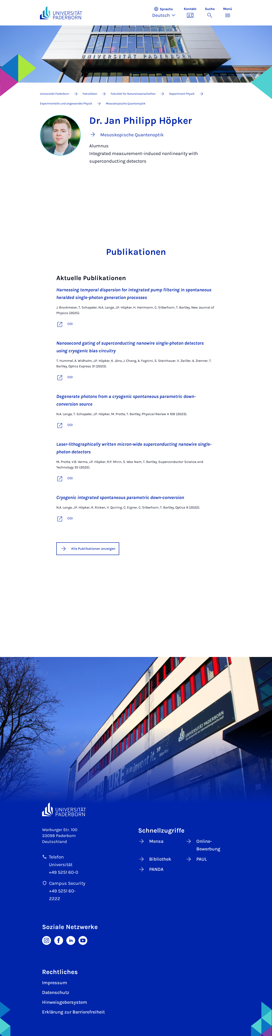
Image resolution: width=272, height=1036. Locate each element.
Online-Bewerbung (208, 845)
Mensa (156, 841)
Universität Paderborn (54, 94)
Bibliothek (160, 859)
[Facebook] (58, 940)
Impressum (54, 982)
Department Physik (182, 94)
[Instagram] (46, 940)
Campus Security (67, 883)
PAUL (201, 859)
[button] (166, 12)
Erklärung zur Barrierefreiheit (73, 1012)
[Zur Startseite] (61, 12)
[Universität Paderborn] (64, 809)
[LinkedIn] (70, 940)
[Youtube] (82, 940)
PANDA (156, 869)
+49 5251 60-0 (63, 872)
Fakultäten (90, 94)
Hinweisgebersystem (64, 1002)
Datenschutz (55, 992)
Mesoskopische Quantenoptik (126, 103)
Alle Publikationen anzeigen (93, 549)
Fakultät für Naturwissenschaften (133, 94)
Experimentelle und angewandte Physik (66, 103)
